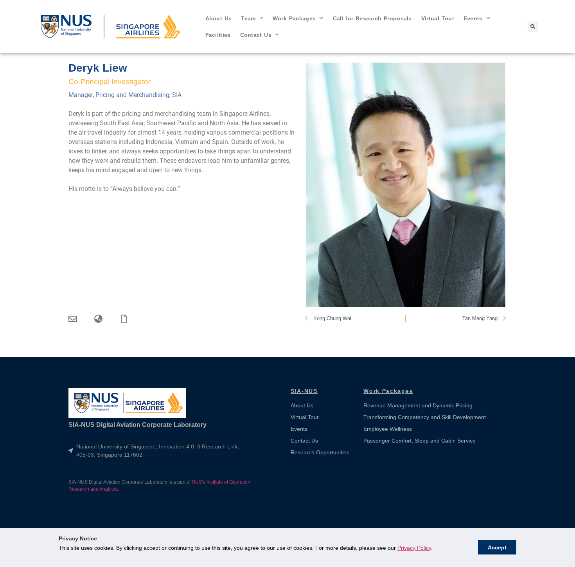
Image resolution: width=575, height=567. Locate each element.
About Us (218, 18)
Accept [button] (497, 547)
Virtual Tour (437, 18)
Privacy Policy (414, 548)
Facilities (218, 35)
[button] (533, 27)
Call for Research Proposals (372, 18)
